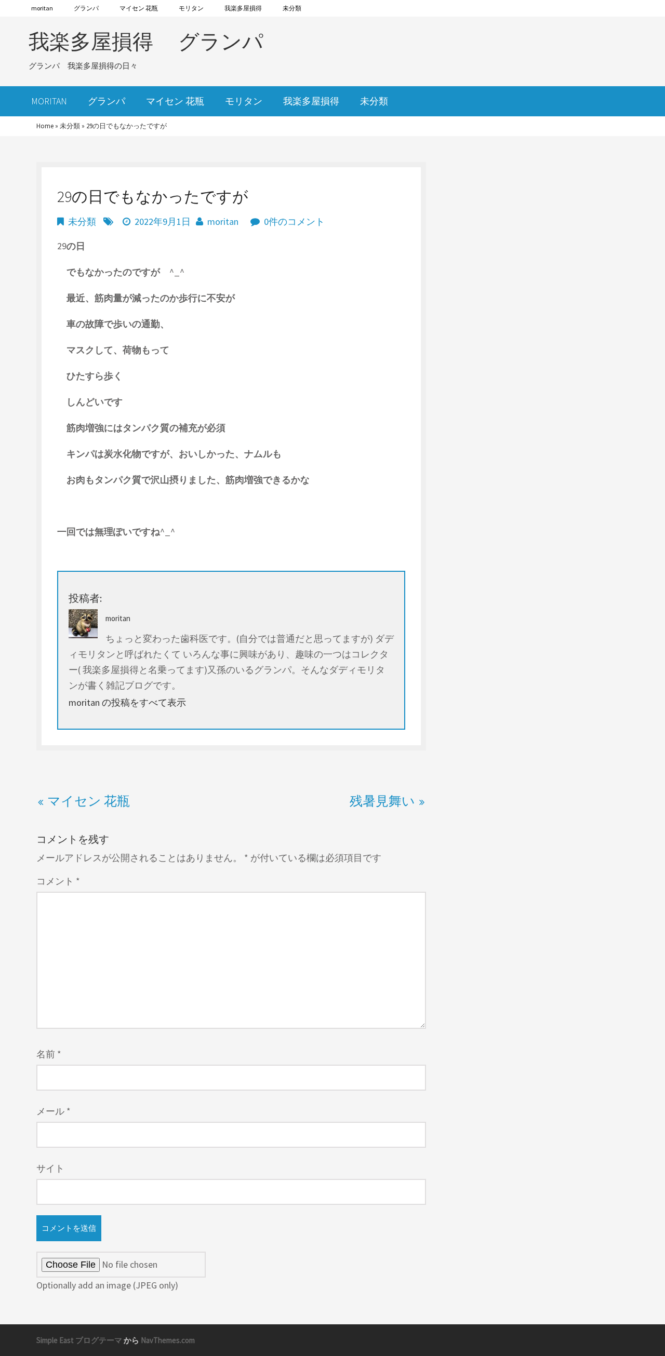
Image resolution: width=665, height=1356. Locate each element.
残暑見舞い (382, 801)
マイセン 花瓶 (138, 8)
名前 (48, 1054)
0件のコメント (294, 221)
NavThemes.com (168, 1340)
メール (53, 1111)
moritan (42, 8)
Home (45, 126)
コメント (58, 881)
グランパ (86, 8)
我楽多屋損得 (243, 8)
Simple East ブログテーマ (79, 1340)
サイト (50, 1168)
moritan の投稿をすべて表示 (127, 702)
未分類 (292, 8)
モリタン (191, 8)
